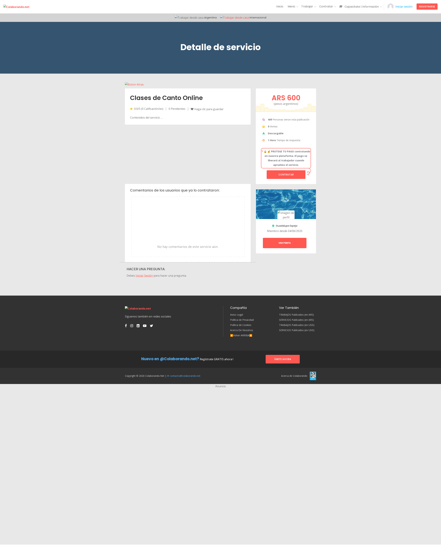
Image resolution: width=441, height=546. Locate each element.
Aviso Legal (236, 314)
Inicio (279, 6)
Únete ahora (282, 359)
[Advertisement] (187, 154)
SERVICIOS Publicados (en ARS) (296, 319)
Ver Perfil (285, 243)
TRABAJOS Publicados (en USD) (296, 325)
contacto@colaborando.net (185, 375)
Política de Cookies (240, 325)
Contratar (286, 174)
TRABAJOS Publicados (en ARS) (296, 314)
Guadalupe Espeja (286, 225)
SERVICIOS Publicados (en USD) (296, 330)
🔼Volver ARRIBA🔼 (241, 335)
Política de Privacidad (242, 319)
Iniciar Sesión (144, 275)
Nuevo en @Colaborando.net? (170, 359)
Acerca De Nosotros (241, 330)
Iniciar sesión (403, 6)
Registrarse (427, 6)
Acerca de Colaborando (294, 376)
